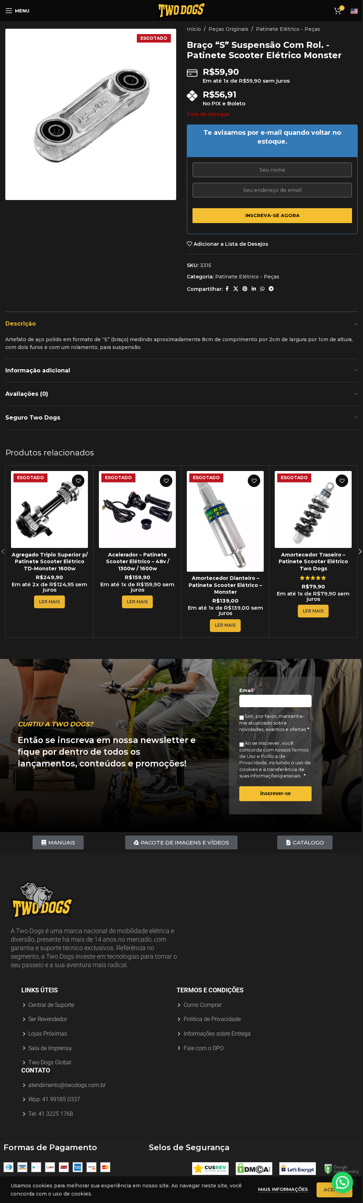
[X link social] (235, 289)
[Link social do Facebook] (227, 289)
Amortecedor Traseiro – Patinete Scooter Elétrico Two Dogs (313, 561)
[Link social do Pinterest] (245, 289)
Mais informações (283, 1189)
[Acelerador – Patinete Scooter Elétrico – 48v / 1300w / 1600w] (137, 509)
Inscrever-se (275, 793)
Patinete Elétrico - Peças (288, 29)
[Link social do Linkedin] (254, 289)
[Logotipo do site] (181, 10)
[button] (342, 1182)
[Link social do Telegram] (271, 289)
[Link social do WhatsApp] (262, 289)
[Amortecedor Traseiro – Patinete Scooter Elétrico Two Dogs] (313, 509)
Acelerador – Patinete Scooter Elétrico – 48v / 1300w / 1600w (137, 561)
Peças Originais (228, 29)
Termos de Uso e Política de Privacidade (273, 756)
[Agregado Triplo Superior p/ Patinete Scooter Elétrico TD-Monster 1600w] (49, 509)
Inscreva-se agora (272, 215)
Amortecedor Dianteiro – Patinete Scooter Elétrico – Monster (225, 585)
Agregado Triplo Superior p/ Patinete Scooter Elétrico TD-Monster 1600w (50, 561)
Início (194, 29)
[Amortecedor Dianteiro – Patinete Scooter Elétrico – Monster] (225, 521)
